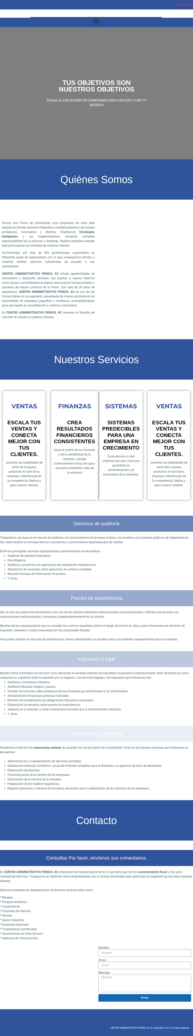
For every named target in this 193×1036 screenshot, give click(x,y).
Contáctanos (184, 4)
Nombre (103, 947)
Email (102, 960)
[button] (96, 21)
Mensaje (104, 972)
